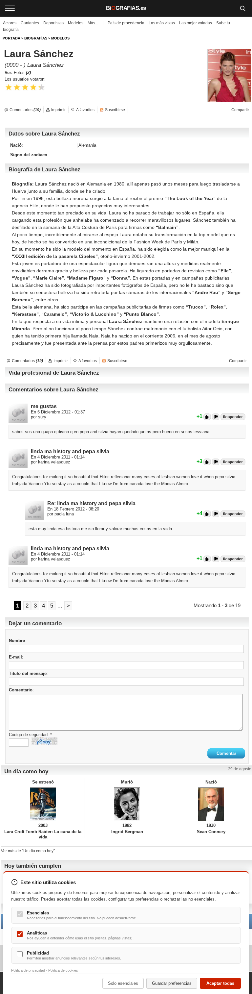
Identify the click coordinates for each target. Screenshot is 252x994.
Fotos (22, 72)
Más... (93, 23)
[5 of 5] (41, 87)
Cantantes (30, 23)
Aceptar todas (220, 983)
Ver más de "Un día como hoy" (28, 851)
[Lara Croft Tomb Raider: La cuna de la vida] (43, 804)
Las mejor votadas (195, 23)
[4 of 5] (33, 87)
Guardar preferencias (172, 983)
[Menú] (9, 8)
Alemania (87, 145)
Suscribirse (115, 110)
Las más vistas (162, 23)
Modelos (75, 23)
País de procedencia (126, 23)
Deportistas (53, 23)
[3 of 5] (25, 87)
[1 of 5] (9, 87)
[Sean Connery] (211, 804)
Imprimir (58, 110)
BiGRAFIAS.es (126, 8)
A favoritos (85, 110)
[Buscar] (242, 8)
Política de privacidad (28, 970)
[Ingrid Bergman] (127, 804)
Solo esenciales (123, 983)
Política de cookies (63, 970)
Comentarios (25, 110)
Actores (9, 23)
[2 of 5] (17, 87)
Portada (11, 38)
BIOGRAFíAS (35, 38)
